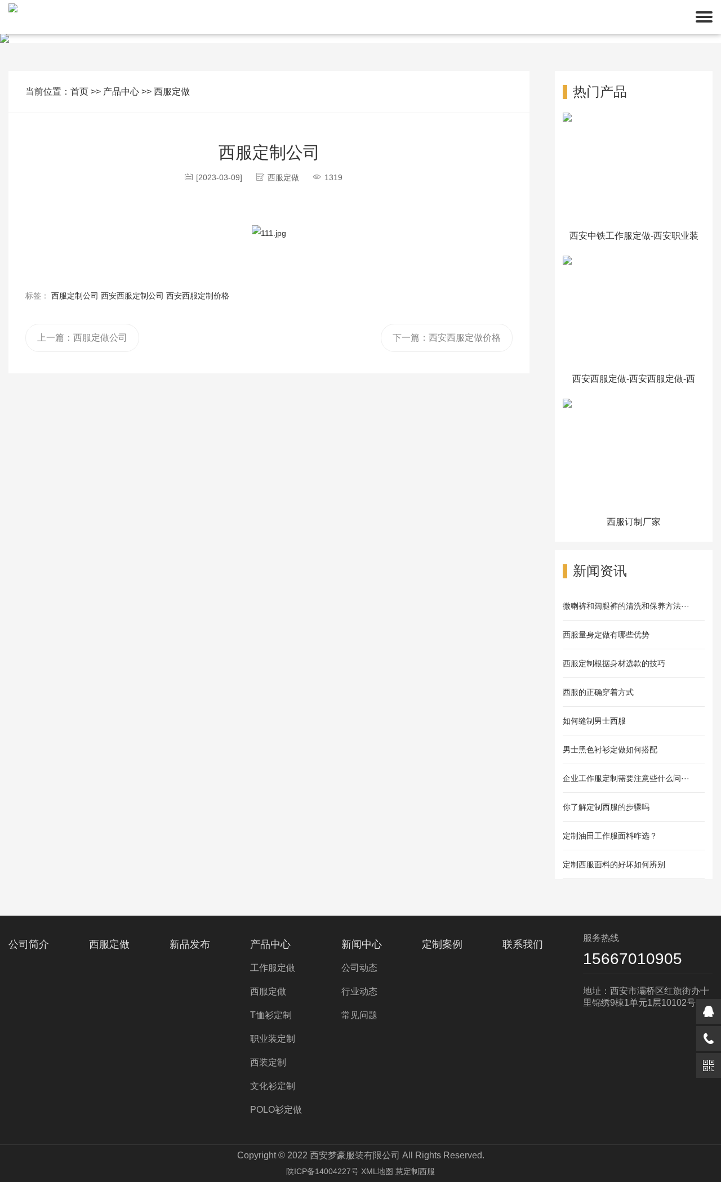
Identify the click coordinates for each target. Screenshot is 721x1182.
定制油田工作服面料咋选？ (610, 835)
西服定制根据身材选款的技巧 (614, 663)
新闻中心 (361, 944)
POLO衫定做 (276, 1109)
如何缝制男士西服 (594, 720)
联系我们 (522, 944)
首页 (79, 91)
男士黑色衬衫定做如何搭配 (610, 749)
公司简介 (28, 944)
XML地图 (377, 1171)
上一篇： (82, 337)
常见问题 (359, 1015)
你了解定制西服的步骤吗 (606, 806)
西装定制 (268, 1062)
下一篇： (447, 337)
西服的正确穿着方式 (598, 692)
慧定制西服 (415, 1171)
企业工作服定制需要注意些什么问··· (626, 778)
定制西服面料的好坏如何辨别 (614, 864)
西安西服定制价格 (197, 295)
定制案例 (442, 944)
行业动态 (359, 991)
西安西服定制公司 (132, 295)
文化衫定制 (272, 1086)
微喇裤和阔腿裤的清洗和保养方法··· (626, 605)
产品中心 (121, 91)
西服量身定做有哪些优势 (606, 634)
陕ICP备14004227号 (322, 1171)
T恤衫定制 (271, 1015)
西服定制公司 (75, 295)
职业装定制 (272, 1038)
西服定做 (172, 91)
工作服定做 (272, 968)
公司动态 (359, 968)
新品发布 (190, 944)
